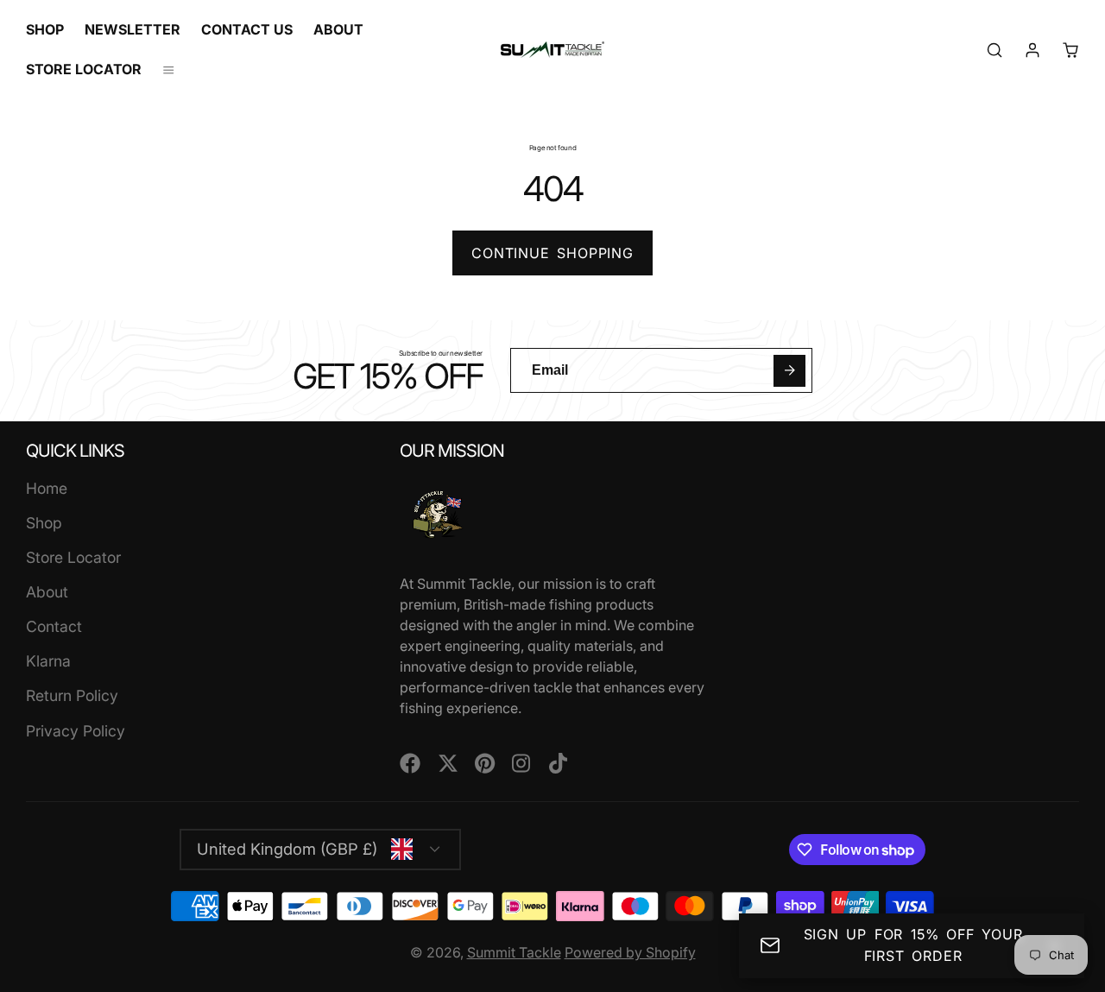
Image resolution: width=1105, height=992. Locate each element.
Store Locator (73, 557)
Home (46, 488)
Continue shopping (552, 253)
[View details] (438, 515)
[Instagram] (522, 763)
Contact (54, 626)
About (47, 592)
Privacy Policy (75, 731)
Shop (44, 523)
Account (1032, 50)
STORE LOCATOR (84, 69)
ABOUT (338, 29)
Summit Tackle (514, 952)
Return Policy (72, 695)
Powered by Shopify (630, 952)
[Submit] (789, 371)
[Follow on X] (448, 763)
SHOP (45, 29)
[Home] (552, 49)
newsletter (132, 29)
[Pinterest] (485, 763)
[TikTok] (559, 763)
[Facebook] (410, 763)
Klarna (48, 661)
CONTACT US (247, 29)
